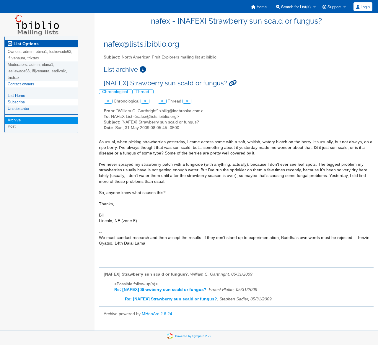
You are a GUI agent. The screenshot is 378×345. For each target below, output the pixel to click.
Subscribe (16, 102)
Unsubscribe (18, 108)
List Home (16, 95)
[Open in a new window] (143, 69)
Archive (14, 120)
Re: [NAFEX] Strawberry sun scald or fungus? (160, 289)
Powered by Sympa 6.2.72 (193, 336)
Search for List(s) (295, 6)
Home (261, 6)
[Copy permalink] (233, 83)
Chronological (115, 91)
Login (364, 6)
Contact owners (21, 84)
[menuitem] (258, 6)
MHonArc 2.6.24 (157, 314)
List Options (25, 43)
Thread (143, 91)
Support (333, 6)
